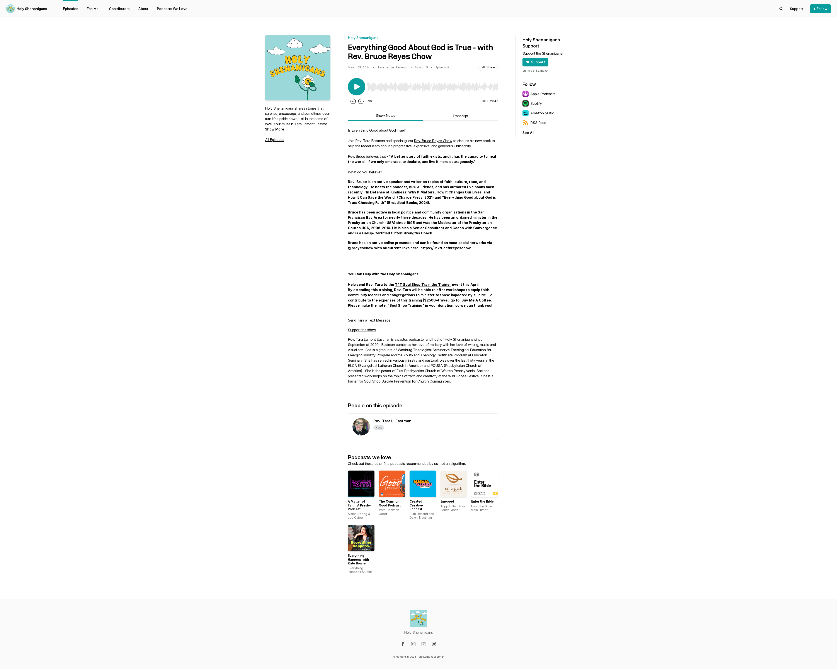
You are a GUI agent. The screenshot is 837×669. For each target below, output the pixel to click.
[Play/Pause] (356, 86)
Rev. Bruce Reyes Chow (433, 141)
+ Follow (820, 9)
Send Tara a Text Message (369, 320)
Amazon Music (542, 113)
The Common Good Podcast (390, 503)
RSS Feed (538, 122)
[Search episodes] (781, 8)
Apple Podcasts (542, 94)
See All (528, 132)
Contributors (119, 9)
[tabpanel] (423, 258)
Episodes (70, 9)
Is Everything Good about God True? (377, 130)
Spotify (536, 103)
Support (538, 62)
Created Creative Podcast (416, 505)
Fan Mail (93, 9)
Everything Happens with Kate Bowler (358, 559)
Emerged (447, 501)
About (143, 9)
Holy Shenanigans (32, 9)
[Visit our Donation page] (434, 644)
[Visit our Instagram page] (413, 644)
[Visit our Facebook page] (403, 644)
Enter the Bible (482, 501)
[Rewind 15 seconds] (353, 101)
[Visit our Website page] (424, 644)
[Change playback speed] (370, 101)
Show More (274, 129)
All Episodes (274, 139)
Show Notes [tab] (385, 115)
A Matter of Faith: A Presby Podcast (359, 505)
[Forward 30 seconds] (361, 101)
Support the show (362, 330)
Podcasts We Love (172, 9)
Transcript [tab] (460, 116)
